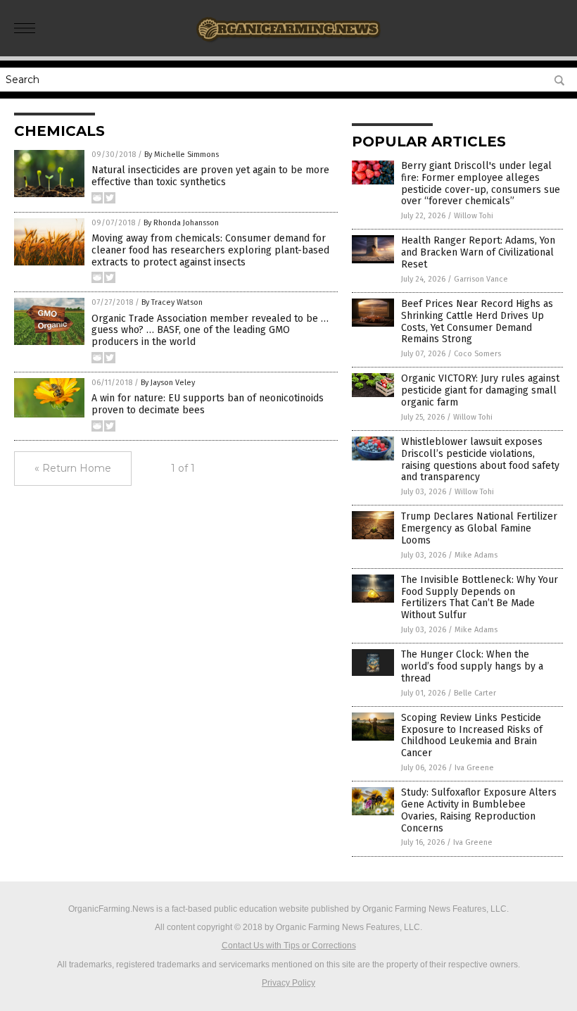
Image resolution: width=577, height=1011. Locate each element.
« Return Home (72, 468)
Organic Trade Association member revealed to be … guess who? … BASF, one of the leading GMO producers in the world (210, 330)
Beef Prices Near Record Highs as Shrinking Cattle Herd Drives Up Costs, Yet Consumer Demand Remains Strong (477, 321)
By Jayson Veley (168, 382)
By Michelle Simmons (181, 154)
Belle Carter (475, 693)
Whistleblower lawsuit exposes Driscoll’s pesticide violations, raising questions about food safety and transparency (480, 459)
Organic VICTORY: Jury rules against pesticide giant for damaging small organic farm (480, 390)
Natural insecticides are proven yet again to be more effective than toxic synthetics (210, 176)
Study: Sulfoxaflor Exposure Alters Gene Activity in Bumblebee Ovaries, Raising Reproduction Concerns (479, 810)
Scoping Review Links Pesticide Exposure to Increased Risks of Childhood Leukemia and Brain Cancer (472, 735)
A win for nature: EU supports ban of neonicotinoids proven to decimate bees (207, 404)
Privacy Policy (288, 983)
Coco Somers (477, 353)
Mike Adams (476, 555)
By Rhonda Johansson (181, 222)
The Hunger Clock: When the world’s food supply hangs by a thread (472, 666)
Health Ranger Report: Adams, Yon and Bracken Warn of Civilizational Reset (478, 252)
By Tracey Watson (172, 302)
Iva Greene (474, 767)
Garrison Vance (481, 279)
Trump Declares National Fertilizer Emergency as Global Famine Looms (479, 528)
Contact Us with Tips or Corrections (289, 945)
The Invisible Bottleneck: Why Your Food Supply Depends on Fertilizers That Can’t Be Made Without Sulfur (479, 597)
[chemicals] (289, 46)
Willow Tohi (473, 215)
